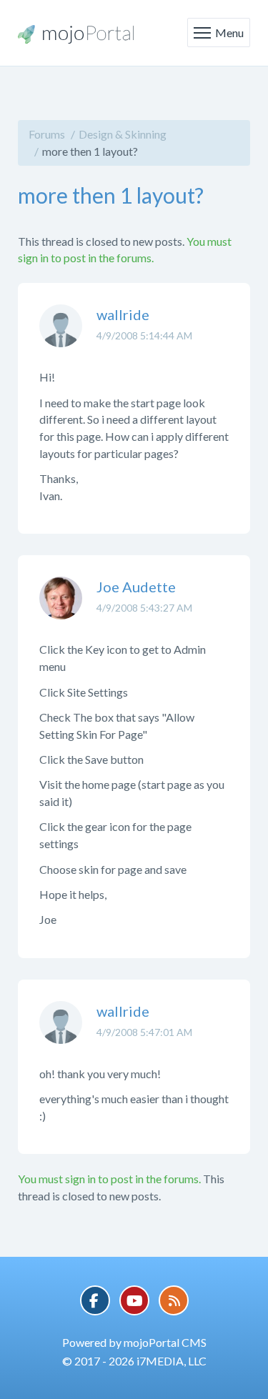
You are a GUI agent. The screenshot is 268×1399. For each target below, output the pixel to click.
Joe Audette (136, 586)
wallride (122, 314)
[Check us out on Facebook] (95, 1300)
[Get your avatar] (60, 336)
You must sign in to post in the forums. (109, 1178)
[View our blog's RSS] (174, 1300)
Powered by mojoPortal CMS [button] (134, 1342)
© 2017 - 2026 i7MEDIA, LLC (134, 1361)
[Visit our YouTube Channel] (134, 1300)
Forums (47, 134)
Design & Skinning (123, 134)
